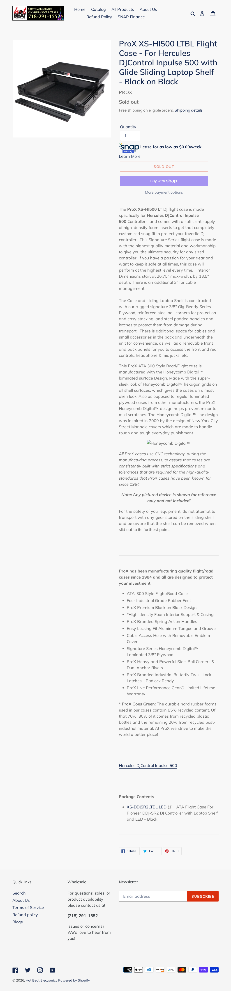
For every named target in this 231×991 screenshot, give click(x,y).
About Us (21, 900)
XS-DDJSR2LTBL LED (146, 807)
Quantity (128, 126)
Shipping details (189, 110)
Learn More (130, 156)
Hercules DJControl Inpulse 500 (148, 765)
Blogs (17, 922)
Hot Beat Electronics (41, 980)
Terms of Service (28, 907)
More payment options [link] (164, 192)
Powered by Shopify (74, 980)
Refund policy (25, 914)
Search (19, 893)
